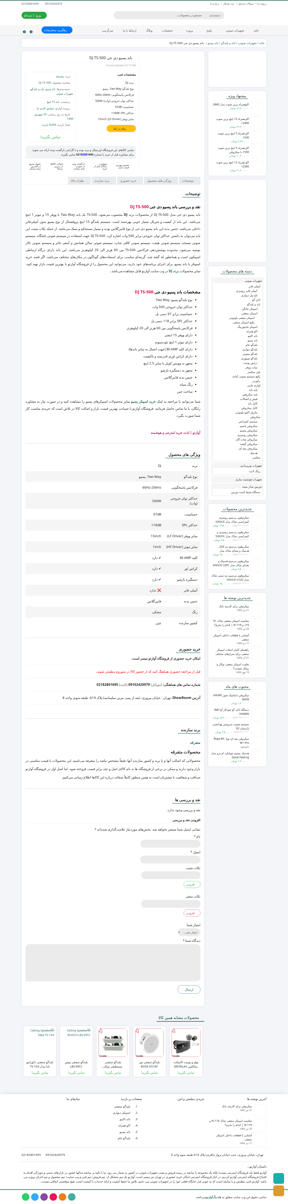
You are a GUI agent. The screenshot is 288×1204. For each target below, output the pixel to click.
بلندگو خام (251, 345)
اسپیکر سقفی (249, 313)
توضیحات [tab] (188, 180)
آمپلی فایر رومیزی (246, 291)
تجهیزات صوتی (234, 30)
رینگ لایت (254, 471)
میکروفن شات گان (246, 439)
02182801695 (31, 3)
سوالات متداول (246, 3)
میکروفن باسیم (248, 426)
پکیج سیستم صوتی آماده (246, 376)
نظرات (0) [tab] (78, 180)
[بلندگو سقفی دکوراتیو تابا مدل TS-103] (39, 1042)
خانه (256, 30)
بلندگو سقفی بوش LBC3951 (76, 1064)
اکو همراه (251, 331)
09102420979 (54, 3)
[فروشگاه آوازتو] (237, 221)
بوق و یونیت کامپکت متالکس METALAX (186, 1064)
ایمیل (195, 852)
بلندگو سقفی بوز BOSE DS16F (149, 1064)
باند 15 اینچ (53, 102)
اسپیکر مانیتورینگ (247, 327)
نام (197, 836)
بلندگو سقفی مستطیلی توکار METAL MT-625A (113, 1064)
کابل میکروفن (249, 408)
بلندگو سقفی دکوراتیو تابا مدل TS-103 (39, 1064)
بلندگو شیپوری (249, 358)
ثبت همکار (228, 3)
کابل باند (252, 403)
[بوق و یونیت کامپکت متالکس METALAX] (186, 1042)
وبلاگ (149, 30)
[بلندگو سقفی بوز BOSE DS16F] (149, 1042)
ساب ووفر (251, 367)
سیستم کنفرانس (247, 421)
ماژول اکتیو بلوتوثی (246, 412)
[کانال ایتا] (278, 1190)
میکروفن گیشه (248, 444)
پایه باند (253, 390)
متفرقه (60, 76)
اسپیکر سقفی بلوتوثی (241, 318)
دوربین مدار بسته (252, 486)
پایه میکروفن (249, 394)
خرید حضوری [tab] (128, 180)
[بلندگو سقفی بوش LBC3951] (76, 1042)
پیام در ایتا (120, 128)
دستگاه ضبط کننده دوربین (245, 492)
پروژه (189, 30)
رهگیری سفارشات (56, 30)
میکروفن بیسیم (248, 430)
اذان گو (256, 300)
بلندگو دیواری (249, 349)
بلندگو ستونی (249, 354)
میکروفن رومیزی (247, 435)
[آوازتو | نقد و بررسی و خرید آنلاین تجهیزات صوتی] (247, 15)
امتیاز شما (193, 925)
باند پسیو (213, 43)
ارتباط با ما (129, 30)
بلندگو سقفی (122, 1106)
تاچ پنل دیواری (249, 295)
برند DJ (174, 271)
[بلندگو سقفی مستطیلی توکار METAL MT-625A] (113, 1042)
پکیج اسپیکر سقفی (243, 322)
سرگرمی (107, 30)
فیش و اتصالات (248, 399)
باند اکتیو (252, 336)
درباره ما (214, 3)
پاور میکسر (253, 372)
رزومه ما (261, 3)
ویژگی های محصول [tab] (159, 180)
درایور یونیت (250, 363)
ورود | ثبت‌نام (33, 15)
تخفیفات (167, 30)
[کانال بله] (278, 1178)
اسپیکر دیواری (121, 1113)
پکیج (209, 30)
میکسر (256, 457)
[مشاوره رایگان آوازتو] (237, 69)
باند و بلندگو (228, 43)
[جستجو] (117, 15)
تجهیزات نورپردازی (251, 465)
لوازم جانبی (253, 385)
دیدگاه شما (191, 940)
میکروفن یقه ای (248, 448)
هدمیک (253, 453)
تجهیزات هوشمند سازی (248, 479)
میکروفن (255, 417)
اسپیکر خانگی (249, 309)
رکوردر (256, 381)
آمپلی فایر (254, 286)
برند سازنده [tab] (102, 180)
